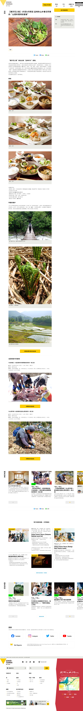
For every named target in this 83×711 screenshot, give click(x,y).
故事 (67, 697)
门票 (8, 679)
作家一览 (31, 681)
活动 (5, 12)
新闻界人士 (32, 691)
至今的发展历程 (10, 691)
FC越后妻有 (42, 681)
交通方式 (8, 673)
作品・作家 (32, 677)
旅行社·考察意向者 (33, 693)
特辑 (65, 694)
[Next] (70, 502)
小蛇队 (41, 683)
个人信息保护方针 (20, 696)
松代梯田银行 (42, 679)
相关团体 (8, 695)
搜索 (47, 668)
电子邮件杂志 (19, 689)
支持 (40, 677)
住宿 (10, 49)
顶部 (2, 657)
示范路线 (8, 683)
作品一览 (31, 679)
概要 (7, 689)
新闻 (30, 673)
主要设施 (18, 681)
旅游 (8, 681)
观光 (75, 694)
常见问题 (31, 695)
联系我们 (31, 689)
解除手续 (18, 693)
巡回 (17, 677)
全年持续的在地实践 (10, 693)
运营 (73, 697)
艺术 (70, 694)
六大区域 (18, 679)
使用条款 (18, 695)
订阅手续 (18, 691)
